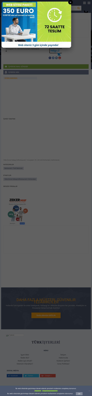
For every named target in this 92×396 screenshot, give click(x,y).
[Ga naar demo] (36, 25)
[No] (89, 391)
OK (79, 394)
